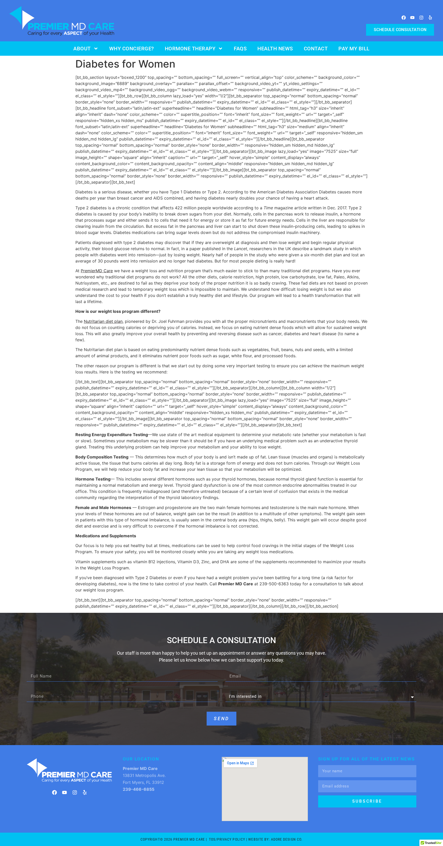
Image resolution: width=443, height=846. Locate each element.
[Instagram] (421, 18)
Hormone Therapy (190, 48)
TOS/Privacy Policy (227, 839)
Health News (275, 48)
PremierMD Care (97, 270)
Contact (316, 48)
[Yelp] (430, 18)
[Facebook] (54, 792)
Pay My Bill (354, 48)
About (82, 48)
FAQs (240, 48)
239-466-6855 (138, 789)
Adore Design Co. (287, 839)
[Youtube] (413, 18)
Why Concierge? (131, 48)
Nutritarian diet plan (103, 321)
